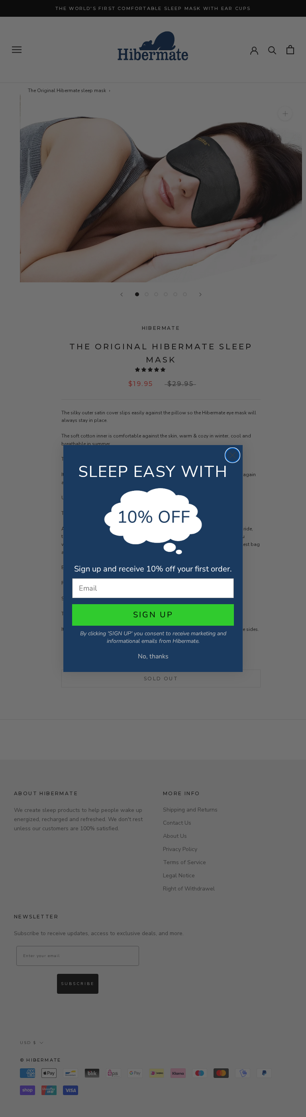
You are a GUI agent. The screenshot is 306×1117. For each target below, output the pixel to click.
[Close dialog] (232, 455)
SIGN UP (153, 614)
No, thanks (153, 656)
